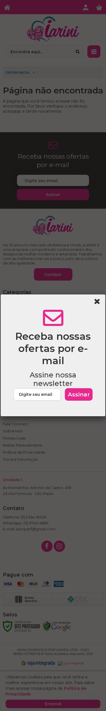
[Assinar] (79, 394)
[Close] (99, 302)
